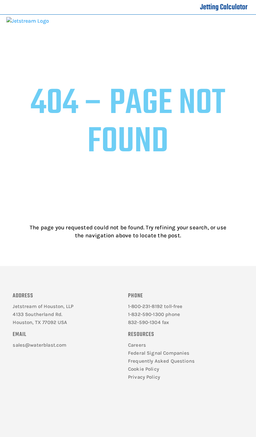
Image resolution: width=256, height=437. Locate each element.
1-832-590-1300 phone (154, 314)
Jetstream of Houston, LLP (43, 306)
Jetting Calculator (224, 7)
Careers (137, 345)
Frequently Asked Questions (161, 361)
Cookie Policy (143, 369)
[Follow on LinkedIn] (40, 409)
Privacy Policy (144, 377)
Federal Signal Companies (159, 353)
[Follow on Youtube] (59, 409)
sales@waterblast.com (39, 345)
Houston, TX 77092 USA (40, 322)
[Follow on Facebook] (21, 409)
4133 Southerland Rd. (37, 314)
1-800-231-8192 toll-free (155, 306)
